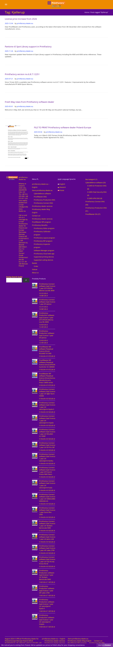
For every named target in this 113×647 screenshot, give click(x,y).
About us (35, 273)
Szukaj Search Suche (14, 277)
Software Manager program (44, 250)
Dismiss (108, 645)
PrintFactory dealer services (42, 206)
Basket (34, 263)
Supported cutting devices (43, 260)
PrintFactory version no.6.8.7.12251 (22, 74)
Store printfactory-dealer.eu (42, 190)
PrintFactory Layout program (44, 238)
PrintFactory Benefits (39, 225)
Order (36, 266)
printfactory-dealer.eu (25, 23)
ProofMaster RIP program (41, 222)
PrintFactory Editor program (44, 228)
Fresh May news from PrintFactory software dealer (29, 101)
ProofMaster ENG (40, 197)
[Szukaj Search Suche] (26, 280)
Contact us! (36, 216)
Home (86, 12)
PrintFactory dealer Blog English (79, 641)
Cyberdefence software (42, 193)
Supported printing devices (44, 257)
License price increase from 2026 (21, 18)
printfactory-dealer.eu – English (53, 639)
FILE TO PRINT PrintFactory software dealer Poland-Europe (62, 127)
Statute (34, 269)
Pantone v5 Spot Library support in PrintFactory (28, 46)
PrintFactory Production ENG (44, 200)
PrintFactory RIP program (43, 241)
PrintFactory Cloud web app (44, 254)
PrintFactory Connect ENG (43, 203)
